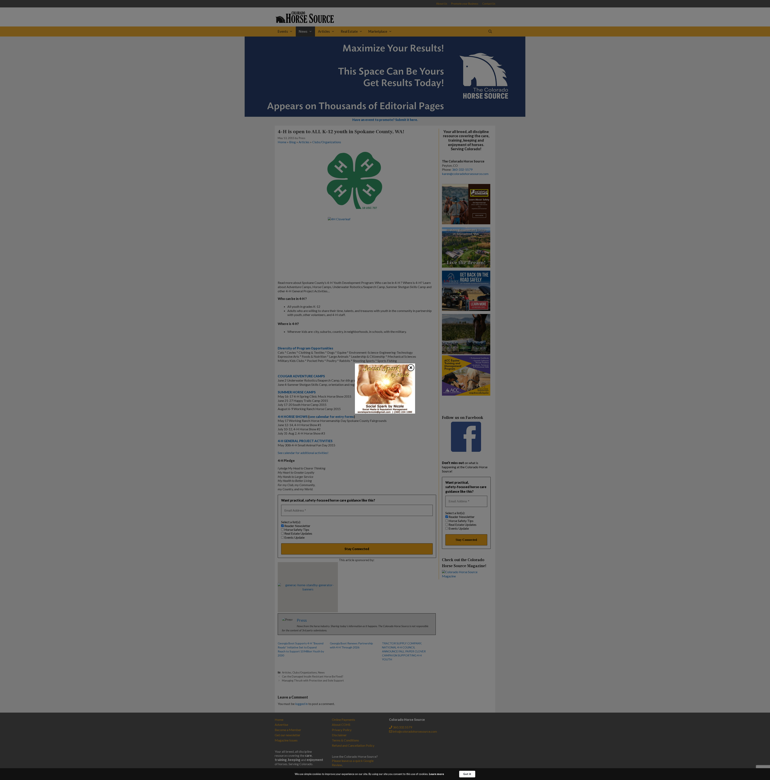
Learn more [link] (436, 774)
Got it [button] (467, 774)
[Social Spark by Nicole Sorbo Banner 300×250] (385, 412)
